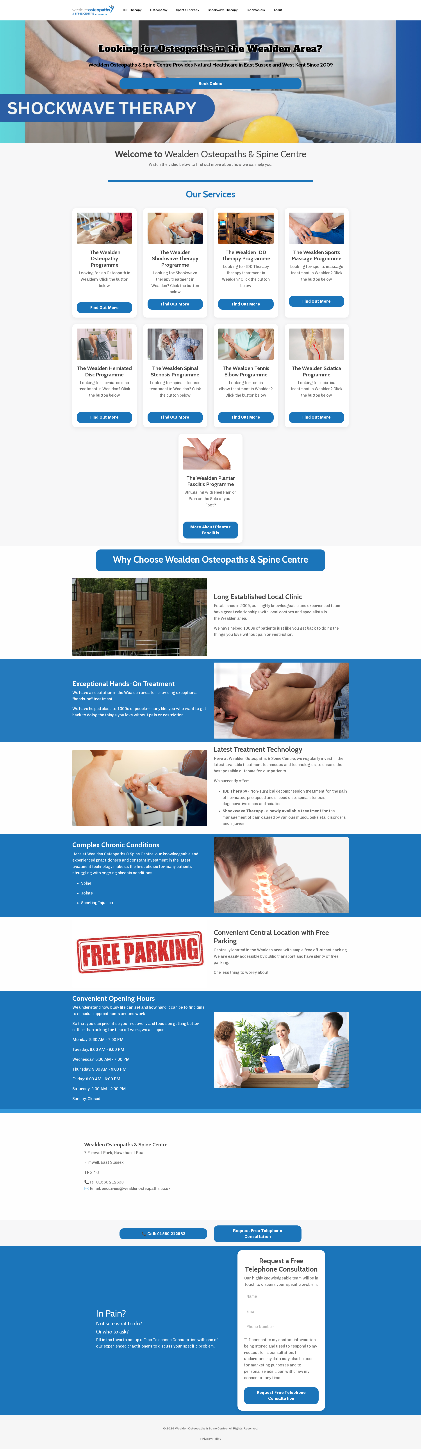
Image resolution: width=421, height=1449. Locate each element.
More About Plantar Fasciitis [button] (210, 530)
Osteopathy (158, 10)
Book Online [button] (210, 83)
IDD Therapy (132, 10)
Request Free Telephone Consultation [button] (257, 1233)
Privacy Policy (210, 1439)
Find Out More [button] (104, 307)
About (278, 10)
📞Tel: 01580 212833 (104, 1182)
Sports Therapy (187, 10)
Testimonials (255, 10)
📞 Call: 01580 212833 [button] (163, 1233)
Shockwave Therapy (222, 10)
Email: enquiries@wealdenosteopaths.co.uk (130, 1188)
